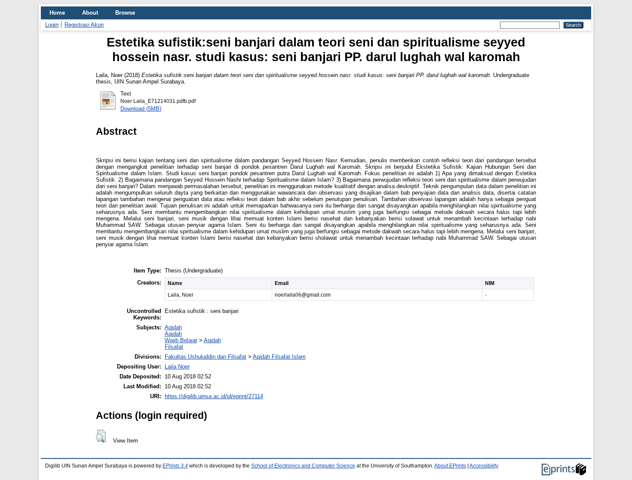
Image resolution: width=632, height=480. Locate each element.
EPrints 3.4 (175, 465)
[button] (101, 436)
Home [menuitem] (57, 12)
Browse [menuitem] (125, 12)
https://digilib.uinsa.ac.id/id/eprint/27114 (214, 396)
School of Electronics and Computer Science (303, 465)
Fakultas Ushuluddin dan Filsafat (205, 356)
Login (51, 25)
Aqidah (173, 327)
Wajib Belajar (181, 340)
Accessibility (483, 465)
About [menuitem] (90, 12)
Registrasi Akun (84, 25)
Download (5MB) (140, 108)
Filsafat (174, 347)
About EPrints (450, 465)
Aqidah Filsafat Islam (279, 356)
